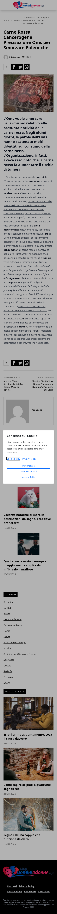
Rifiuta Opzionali (28, 471)
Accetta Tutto (28, 477)
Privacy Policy (29, 458)
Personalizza (28, 465)
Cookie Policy (13, 458)
